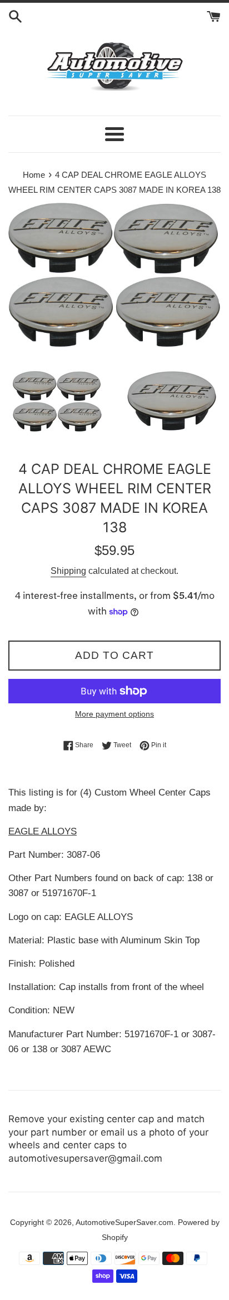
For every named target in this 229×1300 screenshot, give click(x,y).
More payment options (114, 713)
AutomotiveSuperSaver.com (124, 1222)
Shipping (68, 571)
